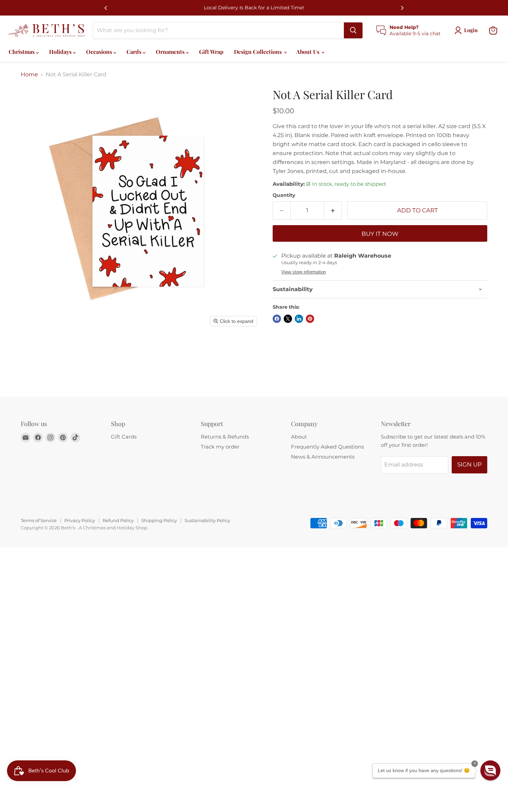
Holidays (61, 51)
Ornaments (171, 51)
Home (29, 74)
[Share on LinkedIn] (299, 319)
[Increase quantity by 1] (333, 210)
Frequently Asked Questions (327, 446)
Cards (134, 51)
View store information (303, 272)
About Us (308, 51)
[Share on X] (288, 319)
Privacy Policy (79, 520)
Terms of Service (39, 520)
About (299, 436)
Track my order (220, 446)
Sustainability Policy (207, 520)
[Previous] (106, 8)
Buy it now (379, 233)
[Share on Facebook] (277, 319)
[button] (490, 770)
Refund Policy (118, 520)
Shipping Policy (159, 520)
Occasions (99, 51)
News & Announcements (323, 456)
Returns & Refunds (225, 436)
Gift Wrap (211, 51)
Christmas (22, 51)
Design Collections (258, 51)
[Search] (353, 30)
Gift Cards (124, 436)
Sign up (469, 464)
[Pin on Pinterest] (310, 319)
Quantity (284, 195)
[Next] (402, 8)
